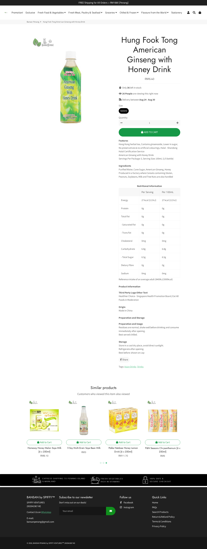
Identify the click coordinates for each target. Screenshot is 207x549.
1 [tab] (100, 463)
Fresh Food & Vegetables (51, 12)
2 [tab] (103, 463)
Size (121, 105)
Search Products (160, 512)
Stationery (176, 12)
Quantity (123, 117)
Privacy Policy (159, 526)
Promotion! (17, 12)
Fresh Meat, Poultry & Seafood (84, 12)
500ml (123, 111)
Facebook (128, 502)
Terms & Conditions (161, 521)
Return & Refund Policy (163, 516)
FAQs (154, 507)
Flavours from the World (154, 12)
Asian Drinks (130, 366)
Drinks (140, 366)
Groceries (110, 12)
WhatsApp (46, 512)
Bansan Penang (33, 21)
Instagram (128, 507)
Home (155, 502)
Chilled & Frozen (128, 12)
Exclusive (30, 12)
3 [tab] (106, 463)
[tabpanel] (44, 428)
